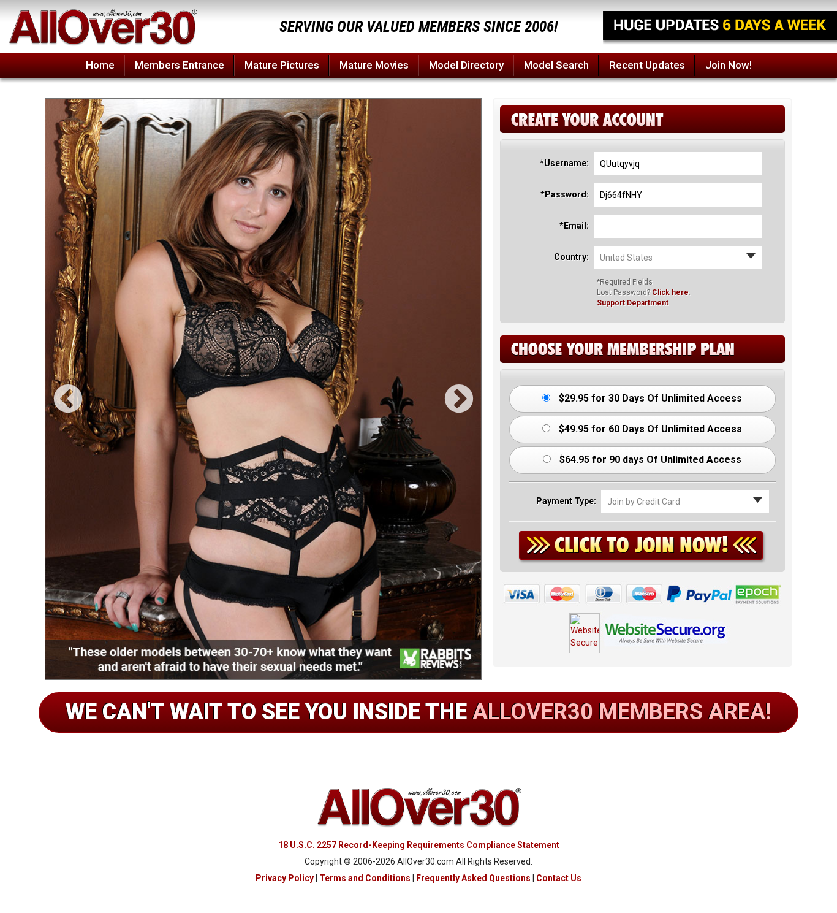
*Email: (574, 226)
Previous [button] (57, 389)
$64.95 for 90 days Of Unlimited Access (649, 459)
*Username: (564, 163)
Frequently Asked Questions (473, 878)
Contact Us (558, 878)
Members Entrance (179, 65)
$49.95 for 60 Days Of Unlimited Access (649, 429)
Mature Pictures (281, 65)
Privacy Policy (285, 878)
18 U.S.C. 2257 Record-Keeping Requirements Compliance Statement (418, 845)
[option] (263, 389)
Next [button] (448, 389)
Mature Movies (374, 65)
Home (100, 65)
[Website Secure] (642, 629)
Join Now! (728, 65)
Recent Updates (647, 65)
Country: (571, 257)
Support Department (632, 303)
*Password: (564, 194)
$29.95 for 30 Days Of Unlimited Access (649, 398)
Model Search (556, 65)
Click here (670, 292)
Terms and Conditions (365, 878)
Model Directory (466, 65)
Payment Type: (566, 501)
